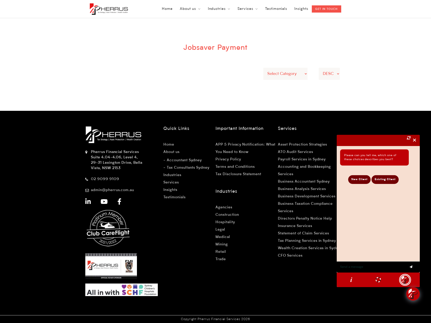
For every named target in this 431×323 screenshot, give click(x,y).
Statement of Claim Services (303, 233)
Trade (221, 259)
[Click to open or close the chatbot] (413, 294)
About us (171, 152)
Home (168, 144)
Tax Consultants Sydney (188, 168)
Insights (170, 190)
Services (171, 182)
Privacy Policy (228, 159)
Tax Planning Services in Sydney (307, 241)
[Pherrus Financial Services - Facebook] (119, 202)
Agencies (224, 207)
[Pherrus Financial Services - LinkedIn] (88, 202)
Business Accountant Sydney (304, 181)
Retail (221, 252)
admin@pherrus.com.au (112, 190)
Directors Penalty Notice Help (305, 218)
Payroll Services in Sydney (302, 159)
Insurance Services (295, 226)
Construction (227, 215)
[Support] (378, 279)
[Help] (351, 279)
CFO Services (290, 256)
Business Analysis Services (302, 189)
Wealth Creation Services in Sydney (310, 248)
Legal (220, 229)
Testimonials (174, 197)
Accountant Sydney (184, 160)
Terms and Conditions (235, 167)
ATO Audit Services (295, 152)
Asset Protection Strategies (302, 144)
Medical (223, 237)
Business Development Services (307, 196)
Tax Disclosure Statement (238, 174)
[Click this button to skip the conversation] (405, 280)
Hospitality (225, 222)
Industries (172, 175)
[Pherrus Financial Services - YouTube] (104, 202)
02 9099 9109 (105, 179)
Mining (222, 244)
